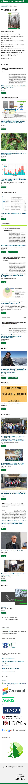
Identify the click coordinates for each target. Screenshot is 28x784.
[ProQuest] (2, 704)
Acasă (2, 6)
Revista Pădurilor (6, 665)
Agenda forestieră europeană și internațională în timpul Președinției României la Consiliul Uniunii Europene (13, 275)
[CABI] (4, 680)
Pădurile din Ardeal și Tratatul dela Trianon (12, 404)
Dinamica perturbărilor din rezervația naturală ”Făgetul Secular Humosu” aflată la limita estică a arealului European (13, 179)
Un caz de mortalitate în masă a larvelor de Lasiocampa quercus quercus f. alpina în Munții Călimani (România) (13, 153)
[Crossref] (14, 695)
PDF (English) (13, 252)
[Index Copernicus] (14, 725)
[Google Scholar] (14, 731)
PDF (4, 92)
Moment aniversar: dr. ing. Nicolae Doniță (12, 550)
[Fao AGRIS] (8, 702)
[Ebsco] (11, 713)
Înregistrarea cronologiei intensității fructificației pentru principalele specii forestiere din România (11, 336)
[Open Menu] (1, 1)
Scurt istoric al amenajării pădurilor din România (13, 213)
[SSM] (14, 759)
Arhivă (7, 6)
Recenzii (3, 607)
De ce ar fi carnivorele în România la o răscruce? (13, 245)
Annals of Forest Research (8, 658)
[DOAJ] (14, 685)
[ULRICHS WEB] (12, 718)
